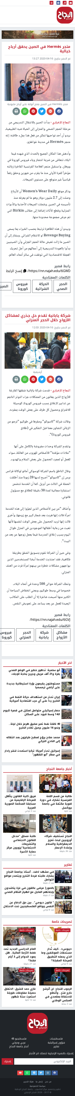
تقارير (68, 1070)
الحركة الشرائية (42, 286)
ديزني (40, 843)
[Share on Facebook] (59, 111)
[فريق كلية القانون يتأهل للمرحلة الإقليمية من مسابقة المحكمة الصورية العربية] (19, 989)
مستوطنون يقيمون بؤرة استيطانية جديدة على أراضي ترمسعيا (33, 891)
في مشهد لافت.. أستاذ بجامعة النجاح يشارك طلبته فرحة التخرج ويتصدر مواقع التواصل (29, 1081)
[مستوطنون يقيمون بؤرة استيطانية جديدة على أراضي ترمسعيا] (66, 892)
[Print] (16, 111)
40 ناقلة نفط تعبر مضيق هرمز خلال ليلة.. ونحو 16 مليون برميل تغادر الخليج (34, 931)
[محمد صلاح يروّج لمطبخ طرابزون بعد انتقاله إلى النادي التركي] (66, 946)
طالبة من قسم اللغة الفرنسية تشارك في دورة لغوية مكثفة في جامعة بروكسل (56, 1008)
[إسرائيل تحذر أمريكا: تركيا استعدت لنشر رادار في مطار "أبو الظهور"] (66, 959)
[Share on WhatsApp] (25, 111)
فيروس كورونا (22, 286)
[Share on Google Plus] (50, 111)
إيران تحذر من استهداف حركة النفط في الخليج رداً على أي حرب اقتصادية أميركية (34, 905)
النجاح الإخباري (65, 15)
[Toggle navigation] (51, 3)
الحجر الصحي (62, 286)
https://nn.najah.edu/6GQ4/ (49, 830)
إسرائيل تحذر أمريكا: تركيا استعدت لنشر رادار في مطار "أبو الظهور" (32, 958)
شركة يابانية (44, 634)
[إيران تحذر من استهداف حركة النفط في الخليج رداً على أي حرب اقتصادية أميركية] (66, 905)
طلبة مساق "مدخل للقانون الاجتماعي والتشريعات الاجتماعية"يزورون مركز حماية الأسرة (21, 1049)
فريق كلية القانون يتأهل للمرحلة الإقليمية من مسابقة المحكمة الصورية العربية (20, 1008)
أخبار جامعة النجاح (59, 974)
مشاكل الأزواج (61, 634)
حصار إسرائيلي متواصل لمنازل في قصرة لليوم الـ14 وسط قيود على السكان (31, 918)
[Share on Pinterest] (33, 111)
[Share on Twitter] (42, 111)
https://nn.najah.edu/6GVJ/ (50, 619)
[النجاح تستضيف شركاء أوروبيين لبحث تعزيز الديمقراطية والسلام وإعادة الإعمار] (55, 1029)
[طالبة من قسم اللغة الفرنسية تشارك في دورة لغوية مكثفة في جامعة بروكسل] (55, 989)
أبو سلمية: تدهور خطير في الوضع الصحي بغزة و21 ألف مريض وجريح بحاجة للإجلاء (34, 878)
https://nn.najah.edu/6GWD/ (49, 270)
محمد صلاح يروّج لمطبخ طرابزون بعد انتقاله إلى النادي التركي (33, 945)
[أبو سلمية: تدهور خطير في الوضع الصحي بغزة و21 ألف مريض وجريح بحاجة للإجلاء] (66, 879)
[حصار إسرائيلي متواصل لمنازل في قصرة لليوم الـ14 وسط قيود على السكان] (66, 919)
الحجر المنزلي (25, 634)
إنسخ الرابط (14, 270)
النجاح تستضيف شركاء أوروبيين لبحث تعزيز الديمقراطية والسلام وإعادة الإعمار (58, 1047)
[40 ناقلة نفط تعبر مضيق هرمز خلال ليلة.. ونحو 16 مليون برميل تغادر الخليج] (66, 932)
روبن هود (59, 843)
